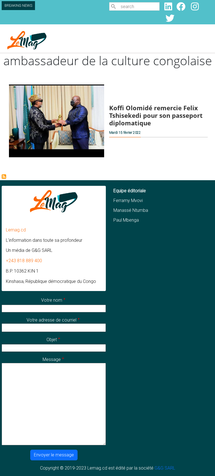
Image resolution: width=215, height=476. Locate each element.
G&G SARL (165, 468)
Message (52, 359)
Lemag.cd (16, 230)
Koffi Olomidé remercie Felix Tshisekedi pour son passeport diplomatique (156, 115)
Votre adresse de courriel (51, 320)
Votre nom (51, 300)
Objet (51, 339)
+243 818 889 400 (24, 260)
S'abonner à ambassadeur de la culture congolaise (4, 176)
